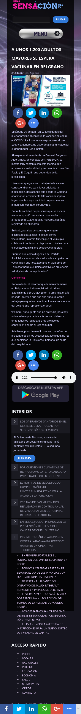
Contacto (29, 692)
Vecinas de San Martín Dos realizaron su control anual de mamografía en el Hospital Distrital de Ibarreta (42, 509)
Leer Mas (24, 458)
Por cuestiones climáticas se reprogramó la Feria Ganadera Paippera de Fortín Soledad (43, 472)
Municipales (30, 684)
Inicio (26, 654)
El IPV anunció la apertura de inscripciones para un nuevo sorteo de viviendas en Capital (42, 628)
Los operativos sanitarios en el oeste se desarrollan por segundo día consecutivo (43, 426)
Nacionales (30, 662)
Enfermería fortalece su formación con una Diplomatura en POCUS (42, 560)
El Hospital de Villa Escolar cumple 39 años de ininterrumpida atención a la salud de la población (41, 489)
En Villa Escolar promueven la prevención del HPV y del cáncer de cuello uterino (43, 526)
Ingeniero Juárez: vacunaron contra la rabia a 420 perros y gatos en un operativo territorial (42, 543)
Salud (26, 680)
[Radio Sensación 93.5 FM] (40, 5)
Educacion (29, 671)
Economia (29, 675)
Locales (27, 658)
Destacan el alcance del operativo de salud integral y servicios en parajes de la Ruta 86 (40, 585)
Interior (27, 667)
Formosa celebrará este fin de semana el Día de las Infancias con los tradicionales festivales (41, 573)
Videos (26, 688)
